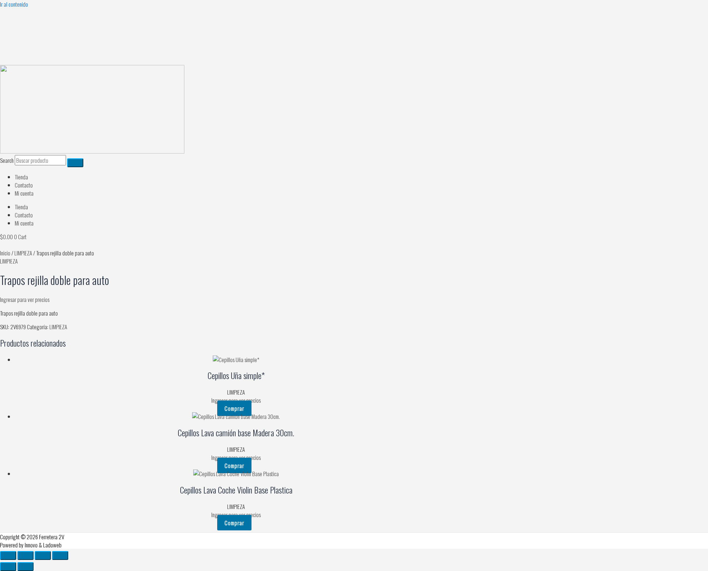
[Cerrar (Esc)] (60, 555)
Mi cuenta (24, 193)
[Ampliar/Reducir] (8, 555)
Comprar (234, 408)
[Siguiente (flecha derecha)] (25, 566)
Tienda (21, 177)
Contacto (24, 185)
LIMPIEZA (23, 253)
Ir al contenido (14, 4)
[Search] (75, 162)
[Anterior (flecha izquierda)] (8, 566)
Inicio (5, 253)
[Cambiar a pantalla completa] (25, 555)
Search (7, 160)
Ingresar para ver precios (24, 299)
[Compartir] (43, 555)
